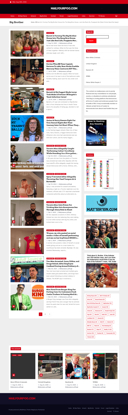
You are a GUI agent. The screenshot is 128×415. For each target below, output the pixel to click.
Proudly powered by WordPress (17, 409)
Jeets (112, 314)
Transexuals (110, 333)
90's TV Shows (104, 295)
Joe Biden (90, 318)
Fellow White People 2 (93, 82)
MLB (102, 322)
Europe (42, 355)
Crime (89, 310)
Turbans (90, 337)
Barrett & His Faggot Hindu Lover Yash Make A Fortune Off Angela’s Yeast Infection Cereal (61, 94)
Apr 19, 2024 (52, 184)
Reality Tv (108, 329)
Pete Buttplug (106, 325)
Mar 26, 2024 (52, 297)
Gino (97, 314)
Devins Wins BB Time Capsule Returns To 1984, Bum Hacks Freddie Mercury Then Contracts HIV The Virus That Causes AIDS (62, 67)
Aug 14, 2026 (52, 43)
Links (83, 16)
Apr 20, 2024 (52, 156)
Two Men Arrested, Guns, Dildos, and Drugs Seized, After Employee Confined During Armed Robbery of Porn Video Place (62, 265)
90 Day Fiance (22, 16)
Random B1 (89, 70)
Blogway (33, 409)
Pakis (96, 325)
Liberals (101, 318)
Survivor (92, 16)
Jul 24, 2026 (52, 99)
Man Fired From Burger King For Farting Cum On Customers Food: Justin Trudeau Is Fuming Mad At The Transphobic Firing (61, 293)
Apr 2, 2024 (52, 240)
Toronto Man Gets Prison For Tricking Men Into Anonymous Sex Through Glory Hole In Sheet (62, 207)
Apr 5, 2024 (52, 212)
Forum (62, 16)
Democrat (98, 310)
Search (90, 32)
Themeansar (41, 409)
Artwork (33, 16)
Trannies (100, 333)
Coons (14, 355)
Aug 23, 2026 (17, 385)
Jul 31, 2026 (52, 71)
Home (12, 16)
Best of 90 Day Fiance (93, 303)
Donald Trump (110, 310)
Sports (97, 355)
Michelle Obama (92, 322)
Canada (105, 307)
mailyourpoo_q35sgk (65, 43)
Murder (110, 322)
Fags (89, 314)
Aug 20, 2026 (99, 385)
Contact (53, 16)
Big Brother (43, 16)
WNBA (88, 76)
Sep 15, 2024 (52, 127)
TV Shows (101, 16)
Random (90, 329)
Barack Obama (100, 299)
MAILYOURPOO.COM (64, 8)
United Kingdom (91, 64)
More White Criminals (93, 57)
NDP (89, 325)
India (104, 314)
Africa (89, 299)
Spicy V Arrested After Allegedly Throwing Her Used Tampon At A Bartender (61, 179)
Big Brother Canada (60, 145)
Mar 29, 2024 (52, 268)
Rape (99, 329)
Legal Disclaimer (73, 16)
